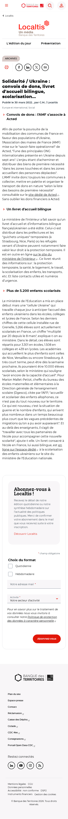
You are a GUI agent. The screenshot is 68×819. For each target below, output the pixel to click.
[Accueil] (33, 5)
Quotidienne (23, 566)
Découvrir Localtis (25, 534)
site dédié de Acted (42, 195)
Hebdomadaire (24, 574)
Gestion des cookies (45, 794)
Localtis (9, 15)
